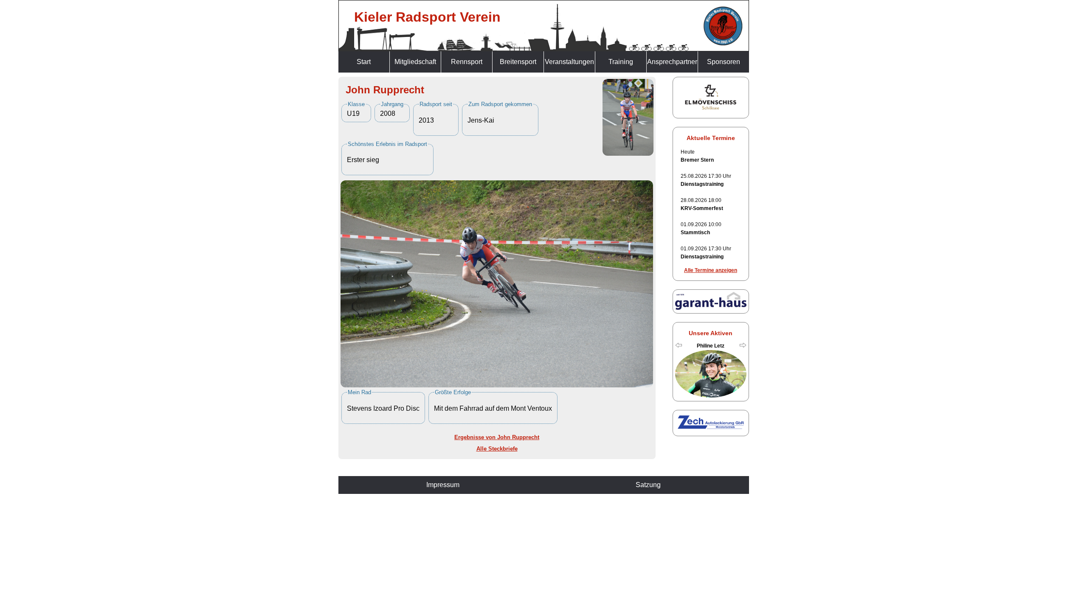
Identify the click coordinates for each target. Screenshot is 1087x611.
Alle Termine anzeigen (710, 270)
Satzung (648, 484)
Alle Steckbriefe (497, 449)
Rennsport (466, 61)
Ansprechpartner (672, 61)
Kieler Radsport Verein (427, 17)
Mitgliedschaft (415, 61)
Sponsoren (723, 61)
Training (620, 61)
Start (364, 61)
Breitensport (518, 61)
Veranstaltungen (569, 61)
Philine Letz (710, 346)
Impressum (442, 484)
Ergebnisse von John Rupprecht (496, 437)
